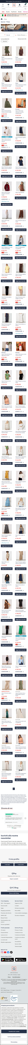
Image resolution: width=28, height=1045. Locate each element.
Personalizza (14, 1042)
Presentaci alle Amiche (6, 913)
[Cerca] (25, 8)
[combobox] (12, 8)
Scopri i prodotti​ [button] (14, 879)
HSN (2, 990)
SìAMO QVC (4, 915)
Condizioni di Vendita (20, 935)
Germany (15, 974)
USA (9, 974)
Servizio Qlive (18, 944)
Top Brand (13, 11)
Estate (19, 11)
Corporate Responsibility (6, 937)
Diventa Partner (4, 932)
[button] (3, 5)
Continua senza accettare (14, 1036)
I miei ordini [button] (21, 864)
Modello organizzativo (6, 942)
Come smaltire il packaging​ (21, 913)
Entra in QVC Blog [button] (14, 893)
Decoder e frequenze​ (20, 915)
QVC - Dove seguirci (5, 903)
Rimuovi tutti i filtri (22, 38)
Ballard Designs (7, 990)
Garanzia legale (18, 946)
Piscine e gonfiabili (5, 924)
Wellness (25, 11)
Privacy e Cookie (18, 930)
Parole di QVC (4, 905)
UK (11, 974)
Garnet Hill (18, 990)
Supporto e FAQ (18, 903)
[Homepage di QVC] (1, 19)
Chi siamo (3, 930)
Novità (7, 11)
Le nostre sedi (4, 939)
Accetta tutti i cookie (14, 1031)
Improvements (9, 992)
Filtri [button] (8, 35)
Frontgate (13, 990)
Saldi (3, 11)
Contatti (17, 905)
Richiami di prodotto (19, 908)
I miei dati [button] (7, 864)
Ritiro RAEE (17, 910)
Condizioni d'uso (19, 932)
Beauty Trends (4, 917)
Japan (19, 974)
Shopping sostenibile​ (5, 910)
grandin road (3, 992)
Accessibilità (18, 941)
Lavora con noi (4, 935)
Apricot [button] (5, 41)
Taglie (2, 908)
